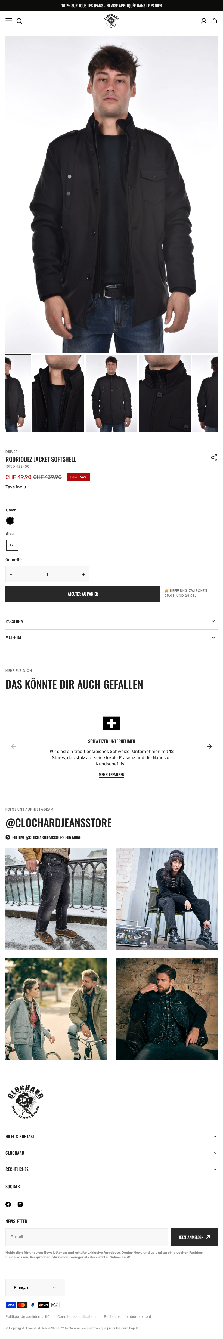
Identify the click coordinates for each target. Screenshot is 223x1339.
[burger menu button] (8, 21)
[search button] (19, 21)
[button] (214, 21)
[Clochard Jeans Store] (111, 21)
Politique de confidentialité (27, 1317)
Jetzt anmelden (191, 1237)
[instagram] (20, 1204)
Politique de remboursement (127, 1317)
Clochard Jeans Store (43, 1328)
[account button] (203, 21)
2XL (13, 547)
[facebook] (8, 1204)
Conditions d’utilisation (76, 1317)
